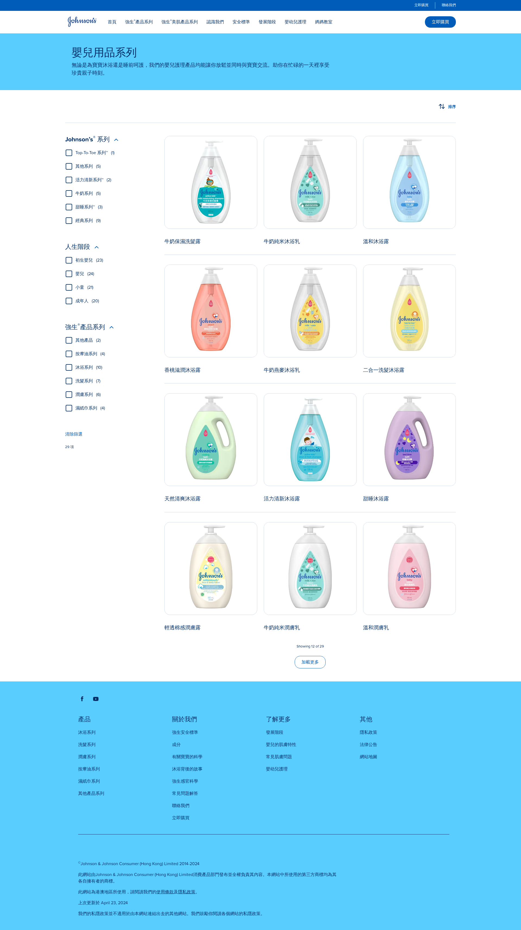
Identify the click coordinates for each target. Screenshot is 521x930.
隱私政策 (186, 892)
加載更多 (310, 662)
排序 (452, 106)
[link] (421, 5)
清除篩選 (73, 434)
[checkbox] (69, 153)
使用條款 (165, 892)
